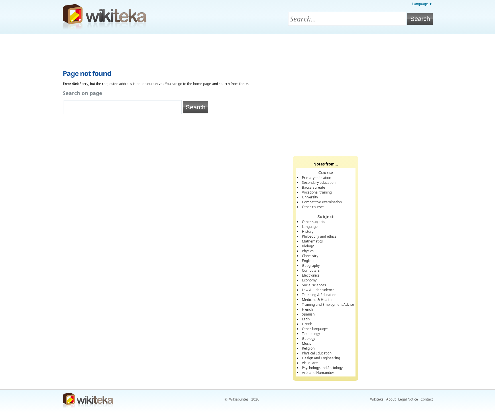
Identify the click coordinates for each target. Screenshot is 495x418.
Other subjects (313, 221)
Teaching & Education (319, 294)
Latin (306, 319)
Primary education (316, 177)
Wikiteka (377, 399)
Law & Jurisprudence (318, 289)
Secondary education (318, 182)
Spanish (308, 314)
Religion (308, 348)
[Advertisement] (247, 50)
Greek (307, 324)
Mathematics (312, 241)
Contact (427, 399)
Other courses (313, 206)
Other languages (315, 328)
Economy (309, 280)
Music (306, 343)
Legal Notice (408, 399)
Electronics (310, 275)
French (307, 309)
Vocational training (317, 192)
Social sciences (314, 285)
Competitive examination (322, 202)
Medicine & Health (316, 299)
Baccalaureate (313, 187)
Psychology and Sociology (322, 367)
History (307, 231)
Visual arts (310, 362)
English (307, 260)
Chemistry (310, 255)
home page (202, 83)
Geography (311, 265)
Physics (308, 251)
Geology (308, 338)
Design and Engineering (321, 358)
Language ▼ (422, 3)
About (391, 399)
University (310, 197)
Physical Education (316, 353)
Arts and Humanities (318, 372)
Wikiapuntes (239, 399)
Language (310, 226)
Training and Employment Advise (328, 304)
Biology (308, 246)
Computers (311, 270)
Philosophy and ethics (319, 236)
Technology (311, 333)
